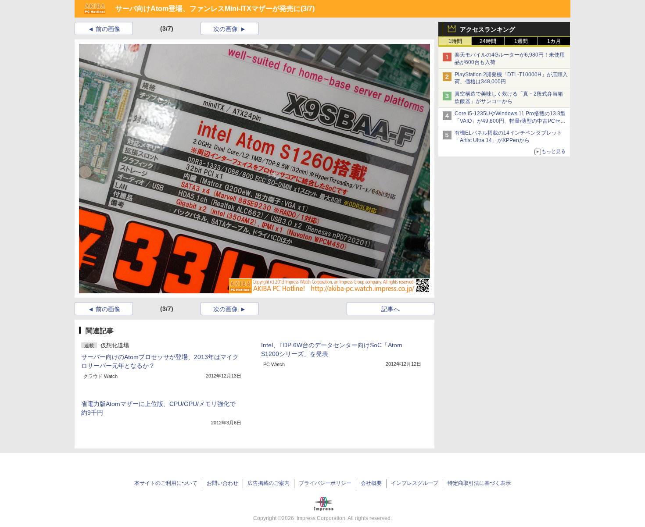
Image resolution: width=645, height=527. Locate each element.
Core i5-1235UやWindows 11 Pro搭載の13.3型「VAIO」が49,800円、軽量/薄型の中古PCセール (510, 121)
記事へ (390, 309)
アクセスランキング (487, 29)
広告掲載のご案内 (268, 483)
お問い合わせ (222, 483)
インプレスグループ (414, 483)
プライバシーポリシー (325, 483)
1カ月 (554, 41)
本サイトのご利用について (165, 483)
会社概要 (371, 483)
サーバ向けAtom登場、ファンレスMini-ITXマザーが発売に (208, 8)
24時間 (488, 41)
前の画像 (108, 28)
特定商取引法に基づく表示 (479, 483)
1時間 (455, 41)
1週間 (521, 41)
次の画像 (225, 28)
